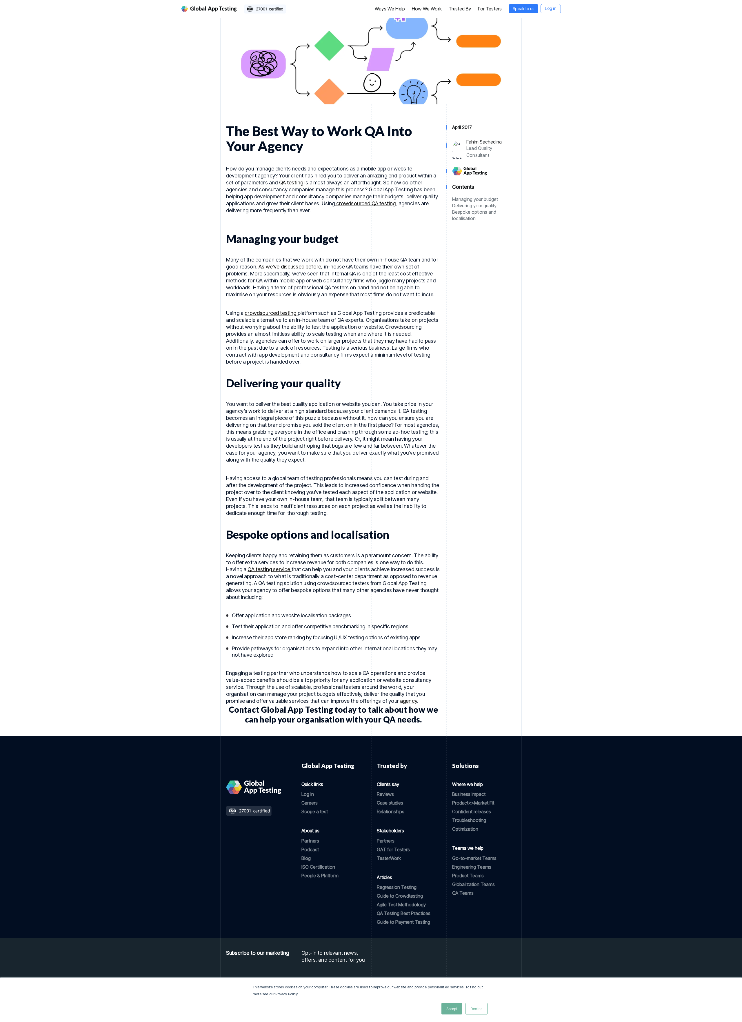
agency (408, 701)
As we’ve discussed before (290, 267)
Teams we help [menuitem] (467, 848)
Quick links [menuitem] (312, 784)
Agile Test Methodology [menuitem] (401, 904)
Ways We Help (390, 9)
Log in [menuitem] (307, 794)
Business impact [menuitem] (468, 794)
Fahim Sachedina (484, 142)
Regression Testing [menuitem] (397, 887)
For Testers (490, 9)
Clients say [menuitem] (388, 784)
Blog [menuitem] (306, 858)
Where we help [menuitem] (467, 784)
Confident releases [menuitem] (471, 811)
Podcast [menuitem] (310, 849)
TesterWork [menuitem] (389, 858)
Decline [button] (476, 1008)
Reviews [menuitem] (385, 794)
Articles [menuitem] (384, 877)
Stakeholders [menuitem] (390, 831)
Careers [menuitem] (309, 803)
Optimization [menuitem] (465, 829)
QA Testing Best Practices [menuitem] (403, 913)
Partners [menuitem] (310, 841)
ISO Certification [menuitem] (318, 867)
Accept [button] (451, 1008)
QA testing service (269, 569)
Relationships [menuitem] (390, 811)
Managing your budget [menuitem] (475, 199)
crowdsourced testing (271, 313)
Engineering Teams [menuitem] (471, 867)
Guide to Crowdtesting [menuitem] (400, 896)
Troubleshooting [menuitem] (469, 820)
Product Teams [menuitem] (468, 875)
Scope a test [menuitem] (314, 811)
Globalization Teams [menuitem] (473, 884)
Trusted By (460, 9)
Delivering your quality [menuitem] (474, 205)
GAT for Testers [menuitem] (393, 849)
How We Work (427, 9)
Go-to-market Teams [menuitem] (474, 858)
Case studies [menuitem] (390, 803)
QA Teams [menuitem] (463, 893)
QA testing (291, 182)
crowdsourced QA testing (365, 203)
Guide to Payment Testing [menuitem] (403, 922)
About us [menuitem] (310, 831)
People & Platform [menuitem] (320, 875)
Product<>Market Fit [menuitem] (473, 803)
